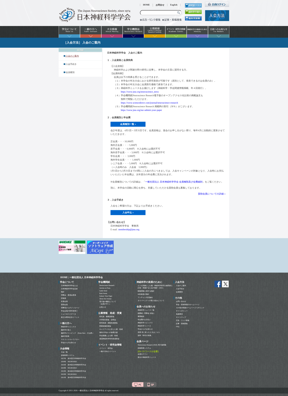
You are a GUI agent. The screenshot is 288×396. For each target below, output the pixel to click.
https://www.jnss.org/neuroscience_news (140, 92)
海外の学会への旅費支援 (108, 332)
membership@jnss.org (128, 229)
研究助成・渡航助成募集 (108, 323)
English (173, 5)
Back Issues (103, 293)
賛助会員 (64, 304)
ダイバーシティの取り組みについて (151, 300)
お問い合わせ (181, 301)
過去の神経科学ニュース (147, 357)
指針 (62, 292)
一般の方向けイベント (107, 351)
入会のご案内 (181, 285)
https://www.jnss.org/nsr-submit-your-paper (141, 110)
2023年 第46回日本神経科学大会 (73, 371)
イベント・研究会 (106, 348)
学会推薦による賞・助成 (108, 335)
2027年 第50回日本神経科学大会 (73, 358)
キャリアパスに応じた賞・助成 (111, 329)
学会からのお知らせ (68, 342)
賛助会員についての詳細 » (212, 194)
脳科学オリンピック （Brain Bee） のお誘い (77, 333)
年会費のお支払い (144, 319)
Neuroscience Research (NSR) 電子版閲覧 (152, 345)
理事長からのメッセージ (70, 308)
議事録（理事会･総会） (146, 313)
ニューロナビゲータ (68, 314)
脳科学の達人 (66, 330)
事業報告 (141, 316)
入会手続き (71, 64)
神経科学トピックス (68, 327)
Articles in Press (104, 288)
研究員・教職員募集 (106, 316)
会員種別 (70, 72)
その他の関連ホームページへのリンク (190, 308)
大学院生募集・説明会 (107, 320)
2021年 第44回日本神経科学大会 (73, 377)
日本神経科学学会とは (69, 285)
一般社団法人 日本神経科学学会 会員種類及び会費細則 (173, 182)
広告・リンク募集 (182, 320)
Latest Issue (103, 291)
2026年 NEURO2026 (69, 361)
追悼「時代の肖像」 (145, 335)
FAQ (177, 326)
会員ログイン (143, 354)
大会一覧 (64, 352)
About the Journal (105, 299)
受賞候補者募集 (105, 326)
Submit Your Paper (105, 296)
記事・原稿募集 (182, 323)
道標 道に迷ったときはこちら (149, 332)
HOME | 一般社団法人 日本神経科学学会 (81, 277)
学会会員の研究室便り (69, 311)
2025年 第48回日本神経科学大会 (73, 365)
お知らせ (102, 307)
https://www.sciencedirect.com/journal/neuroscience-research (149, 103)
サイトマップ (181, 317)
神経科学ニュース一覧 (146, 310)
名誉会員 (64, 301)
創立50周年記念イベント (70, 317)
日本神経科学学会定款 (69, 289)
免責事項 (179, 314)
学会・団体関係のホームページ (187, 304)
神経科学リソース (144, 326)
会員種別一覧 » (128, 124)
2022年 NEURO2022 (69, 374)
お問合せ (160, 5)
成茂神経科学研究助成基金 (109, 339)
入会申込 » (128, 212)
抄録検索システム (67, 355)
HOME (146, 5)
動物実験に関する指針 (146, 291)
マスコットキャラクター (70, 339)
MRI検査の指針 (143, 294)
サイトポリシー (182, 311)
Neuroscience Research (106, 285)
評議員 (63, 298)
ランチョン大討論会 (145, 297)
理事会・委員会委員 (68, 295)
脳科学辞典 (65, 336)
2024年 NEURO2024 (69, 368)
